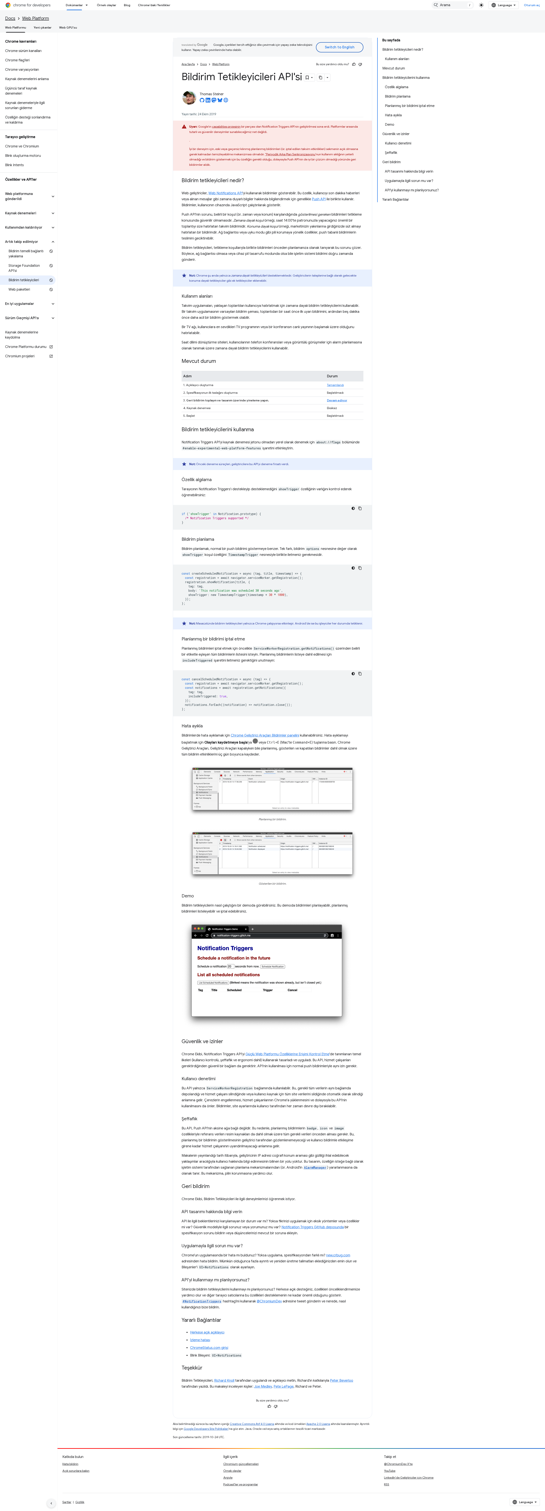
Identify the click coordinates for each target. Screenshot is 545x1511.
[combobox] (453, 5)
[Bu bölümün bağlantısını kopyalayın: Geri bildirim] (213, 1186)
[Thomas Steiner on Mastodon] (214, 101)
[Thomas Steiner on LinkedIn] (208, 101)
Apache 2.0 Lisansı (318, 1424)
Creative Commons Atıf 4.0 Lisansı (252, 1424)
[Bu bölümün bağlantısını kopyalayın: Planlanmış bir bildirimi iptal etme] (249, 639)
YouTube (389, 1471)
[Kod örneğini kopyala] (360, 508)
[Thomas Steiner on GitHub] (202, 101)
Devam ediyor (337, 400)
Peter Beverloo (341, 1380)
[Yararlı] (354, 64)
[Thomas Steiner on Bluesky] (220, 101)
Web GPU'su (68, 27)
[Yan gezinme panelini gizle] (51, 1503)
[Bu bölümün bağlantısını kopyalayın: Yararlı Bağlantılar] (225, 1320)
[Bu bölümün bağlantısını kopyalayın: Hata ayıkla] (207, 726)
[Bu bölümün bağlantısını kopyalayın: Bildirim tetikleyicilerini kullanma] (258, 430)
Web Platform (35, 18)
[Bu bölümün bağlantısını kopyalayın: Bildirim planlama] (218, 539)
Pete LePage (284, 1386)
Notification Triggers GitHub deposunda (312, 1227)
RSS (386, 1484)
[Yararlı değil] (360, 64)
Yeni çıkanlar (43, 27)
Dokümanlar (74, 5)
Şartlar (66, 1502)
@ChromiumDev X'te (398, 1464)
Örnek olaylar (106, 5)
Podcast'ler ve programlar (240, 1484)
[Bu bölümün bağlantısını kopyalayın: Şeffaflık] (201, 1119)
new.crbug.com (338, 1255)
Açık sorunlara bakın (75, 1471)
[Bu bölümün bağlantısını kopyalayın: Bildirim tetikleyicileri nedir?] (248, 180)
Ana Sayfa (188, 64)
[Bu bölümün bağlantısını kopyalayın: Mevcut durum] (220, 361)
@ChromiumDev (269, 1301)
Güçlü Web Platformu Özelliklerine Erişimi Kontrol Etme (287, 1054)
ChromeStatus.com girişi (209, 1348)
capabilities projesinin (226, 126)
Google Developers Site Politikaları (206, 1429)
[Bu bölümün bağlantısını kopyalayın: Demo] (198, 896)
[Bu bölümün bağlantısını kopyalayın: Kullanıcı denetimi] (219, 1079)
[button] (25, 196)
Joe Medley (263, 1386)
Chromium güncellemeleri (241, 1464)
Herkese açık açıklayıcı (207, 1332)
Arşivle (227, 1477)
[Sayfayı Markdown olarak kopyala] (321, 77)
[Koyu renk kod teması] (353, 508)
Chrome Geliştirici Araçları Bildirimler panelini (265, 735)
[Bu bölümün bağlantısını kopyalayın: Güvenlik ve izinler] (227, 1041)
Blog (127, 5)
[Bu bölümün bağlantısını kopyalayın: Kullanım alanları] (216, 296)
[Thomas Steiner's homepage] (226, 101)
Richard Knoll (224, 1380)
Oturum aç (532, 5)
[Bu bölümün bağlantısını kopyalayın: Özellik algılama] (216, 480)
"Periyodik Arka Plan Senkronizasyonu (290, 154)
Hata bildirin (70, 1464)
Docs (10, 18)
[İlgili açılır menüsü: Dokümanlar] (88, 5)
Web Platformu (15, 27)
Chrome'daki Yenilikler (154, 5)
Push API (319, 199)
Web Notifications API (225, 193)
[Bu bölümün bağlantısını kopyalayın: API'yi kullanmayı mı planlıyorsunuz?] (254, 1280)
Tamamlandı (335, 385)
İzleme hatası (200, 1340)
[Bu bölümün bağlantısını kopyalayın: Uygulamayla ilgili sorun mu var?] (247, 1246)
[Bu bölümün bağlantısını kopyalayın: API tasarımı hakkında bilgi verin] (246, 1212)
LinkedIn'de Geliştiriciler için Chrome (408, 1477)
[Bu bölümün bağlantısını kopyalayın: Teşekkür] (206, 1368)
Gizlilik (79, 1502)
